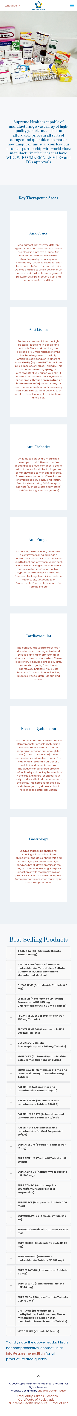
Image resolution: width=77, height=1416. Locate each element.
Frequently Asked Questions (37, 1396)
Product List (59, 1403)
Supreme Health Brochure (28, 1403)
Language (11, 5)
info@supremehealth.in (25, 1353)
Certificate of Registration (37, 1399)
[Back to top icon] (38, 1376)
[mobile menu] (72, 5)
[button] (38, 952)
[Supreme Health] (38, 5)
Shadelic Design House (52, 1390)
